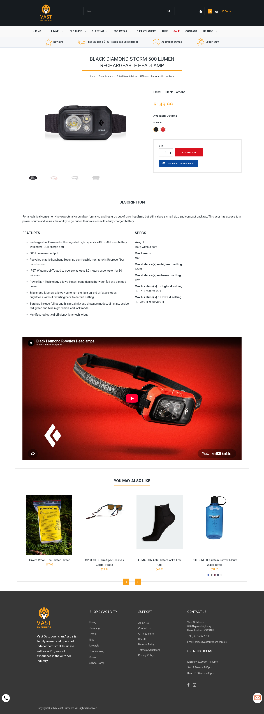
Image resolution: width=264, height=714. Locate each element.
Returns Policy (146, 644)
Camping (94, 628)
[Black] (156, 129)
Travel (92, 633)
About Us (143, 622)
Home (92, 76)
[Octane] (163, 129)
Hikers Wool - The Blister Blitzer (49, 560)
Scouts (142, 639)
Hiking (92, 622)
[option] (85, 124)
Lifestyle (94, 645)
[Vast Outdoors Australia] (46, 20)
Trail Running (96, 651)
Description (132, 202)
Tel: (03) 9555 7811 (198, 636)
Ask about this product (180, 163)
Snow (92, 657)
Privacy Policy (146, 655)
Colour (157, 123)
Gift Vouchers (146, 633)
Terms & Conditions (149, 649)
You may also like (132, 481)
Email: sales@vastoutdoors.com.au (207, 642)
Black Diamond (106, 76)
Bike (91, 639)
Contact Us (144, 628)
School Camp (97, 663)
